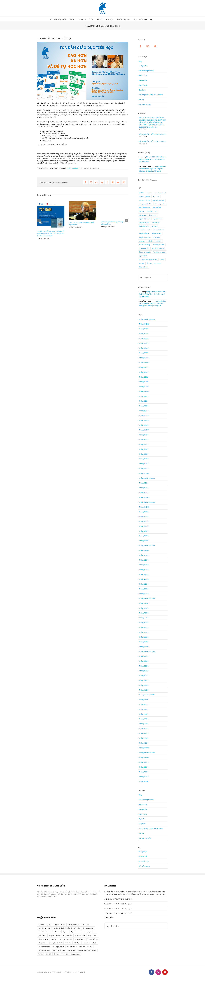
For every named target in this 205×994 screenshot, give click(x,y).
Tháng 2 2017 (143, 464)
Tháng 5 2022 (143, 372)
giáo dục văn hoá (158, 200)
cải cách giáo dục (144, 196)
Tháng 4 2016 (143, 488)
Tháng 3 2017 (143, 459)
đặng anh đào (143, 267)
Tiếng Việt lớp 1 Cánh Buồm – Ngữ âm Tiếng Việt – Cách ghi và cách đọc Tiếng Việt (153, 159)
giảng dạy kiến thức (145, 204)
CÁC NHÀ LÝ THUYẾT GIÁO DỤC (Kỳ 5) (152, 141)
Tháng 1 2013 (143, 642)
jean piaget (142, 215)
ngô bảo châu (157, 219)
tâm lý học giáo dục (158, 248)
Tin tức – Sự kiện (145, 104)
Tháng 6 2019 (143, 411)
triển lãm (150, 241)
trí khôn (158, 241)
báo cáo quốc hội (160, 193)
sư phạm (154, 226)
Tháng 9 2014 (143, 555)
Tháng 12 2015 (144, 497)
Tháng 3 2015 (143, 531)
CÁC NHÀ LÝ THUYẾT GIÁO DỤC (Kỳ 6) (152, 134)
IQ (156, 211)
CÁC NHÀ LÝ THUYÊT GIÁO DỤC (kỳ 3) (119, 913)
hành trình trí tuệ (144, 207)
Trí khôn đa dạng (144, 245)
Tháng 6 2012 (143, 666)
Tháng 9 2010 (143, 762)
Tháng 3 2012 (143, 675)
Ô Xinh (149, 263)
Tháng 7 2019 (143, 406)
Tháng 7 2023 (143, 333)
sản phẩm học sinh (145, 230)
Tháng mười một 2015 (147, 502)
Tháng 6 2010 (143, 777)
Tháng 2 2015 (143, 536)
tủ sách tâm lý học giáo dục (148, 259)
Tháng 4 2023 (143, 348)
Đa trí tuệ (157, 263)
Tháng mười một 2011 (147, 695)
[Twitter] (155, 46)
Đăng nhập (143, 851)
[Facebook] (141, 46)
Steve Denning (144, 226)
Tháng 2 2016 (143, 492)
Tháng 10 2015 (144, 507)
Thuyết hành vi (159, 230)
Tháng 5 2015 (143, 526)
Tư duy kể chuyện (145, 252)
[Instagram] (148, 46)
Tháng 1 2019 (143, 415)
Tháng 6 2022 (143, 367)
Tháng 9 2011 (143, 704)
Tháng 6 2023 (143, 338)
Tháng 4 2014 (143, 579)
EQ (158, 196)
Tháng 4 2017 (143, 454)
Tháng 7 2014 (143, 565)
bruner (149, 193)
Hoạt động (143, 75)
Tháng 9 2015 (143, 512)
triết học (141, 241)
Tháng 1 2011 (143, 743)
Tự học (162, 259)
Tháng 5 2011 (143, 724)
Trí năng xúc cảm (158, 245)
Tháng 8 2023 (143, 329)
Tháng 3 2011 (143, 733)
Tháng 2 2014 (143, 589)
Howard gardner (160, 204)
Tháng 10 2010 (144, 757)
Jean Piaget (143, 85)
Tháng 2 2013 (143, 637)
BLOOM (141, 193)
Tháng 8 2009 (143, 781)
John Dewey (153, 215)
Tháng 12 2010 (144, 748)
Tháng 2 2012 (143, 680)
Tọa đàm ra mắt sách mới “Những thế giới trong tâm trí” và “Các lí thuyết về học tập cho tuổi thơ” (50, 233)
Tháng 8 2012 (143, 661)
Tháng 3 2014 (143, 584)
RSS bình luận (144, 861)
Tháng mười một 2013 (147, 598)
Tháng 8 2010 (143, 767)
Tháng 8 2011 (143, 709)
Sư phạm (142, 90)
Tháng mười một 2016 (147, 478)
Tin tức (141, 99)
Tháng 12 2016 (144, 473)
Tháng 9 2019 (143, 396)
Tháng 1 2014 (143, 594)
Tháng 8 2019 (143, 401)
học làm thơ (157, 207)
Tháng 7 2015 (143, 521)
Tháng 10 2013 (144, 603)
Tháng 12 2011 (144, 690)
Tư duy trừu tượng (159, 252)
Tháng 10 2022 (144, 362)
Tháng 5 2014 (143, 574)
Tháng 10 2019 (144, 391)
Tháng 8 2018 (143, 420)
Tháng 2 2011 (143, 738)
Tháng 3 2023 (143, 353)
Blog (140, 61)
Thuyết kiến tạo (144, 233)
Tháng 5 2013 (143, 622)
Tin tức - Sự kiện (72, 168)
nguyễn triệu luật (144, 219)
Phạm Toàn (155, 222)
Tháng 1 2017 (143, 468)
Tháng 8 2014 (143, 560)
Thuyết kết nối (156, 233)
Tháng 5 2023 (143, 343)
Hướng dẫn (143, 80)
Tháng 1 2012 (143, 685)
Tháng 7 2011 (143, 714)
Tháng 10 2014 (144, 550)
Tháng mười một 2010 (147, 753)
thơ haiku (157, 237)
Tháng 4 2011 (143, 728)
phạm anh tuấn (144, 222)
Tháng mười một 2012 (147, 651)
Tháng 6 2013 (143, 618)
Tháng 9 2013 (143, 608)
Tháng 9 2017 (143, 435)
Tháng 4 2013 (143, 627)
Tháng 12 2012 (144, 647)
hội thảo (149, 211)
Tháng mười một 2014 (147, 545)
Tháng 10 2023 (144, 324)
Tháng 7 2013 (143, 613)
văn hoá (141, 263)
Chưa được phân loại (146, 71)
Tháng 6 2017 (143, 444)
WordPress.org (144, 866)
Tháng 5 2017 (143, 449)
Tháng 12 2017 (144, 430)
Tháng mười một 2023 (147, 319)
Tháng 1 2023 (143, 358)
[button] (151, 19)
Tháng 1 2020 (143, 387)
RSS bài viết (143, 856)
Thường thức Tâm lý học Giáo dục (151, 95)
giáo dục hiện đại (144, 200)
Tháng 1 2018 (143, 425)
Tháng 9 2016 (143, 483)
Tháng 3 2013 (143, 632)
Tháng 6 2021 (143, 377)
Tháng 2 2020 (143, 382)
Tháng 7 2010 (143, 772)
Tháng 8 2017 (143, 439)
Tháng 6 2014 (143, 570)
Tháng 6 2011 (143, 719)
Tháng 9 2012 (143, 656)
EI (153, 196)
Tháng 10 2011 (144, 699)
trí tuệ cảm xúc (144, 248)
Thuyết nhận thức (145, 237)
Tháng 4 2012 (143, 671)
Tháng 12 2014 (144, 541)
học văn (141, 211)
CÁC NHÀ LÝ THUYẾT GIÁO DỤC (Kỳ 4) (119, 909)
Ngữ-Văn (144, 66)
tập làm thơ (143, 256)
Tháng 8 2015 (143, 516)
